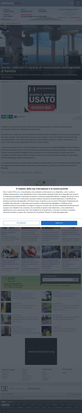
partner (18, 192)
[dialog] (41, 206)
